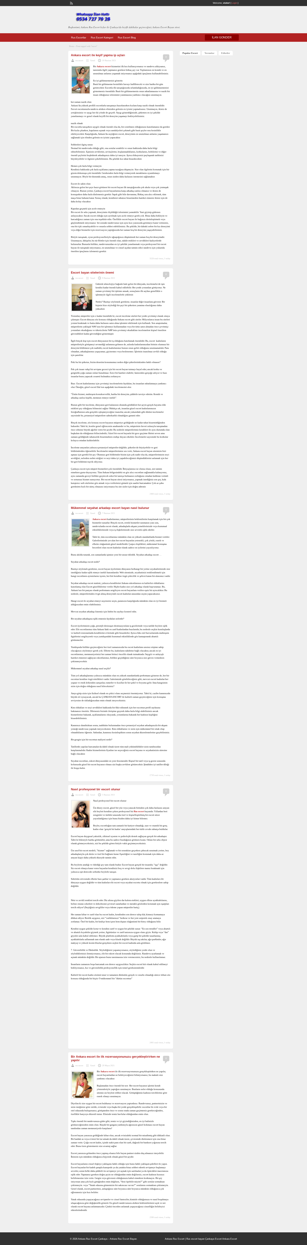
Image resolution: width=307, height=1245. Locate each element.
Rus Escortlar (78, 37)
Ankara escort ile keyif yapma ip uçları (98, 55)
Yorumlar (209, 53)
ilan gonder (222, 37)
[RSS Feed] (71, 2)
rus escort (79, 60)
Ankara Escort (229, 1239)
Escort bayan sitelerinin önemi (92, 272)
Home (71, 46)
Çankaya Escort (213, 1239)
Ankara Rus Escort (174, 1239)
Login (234, 3)
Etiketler (225, 53)
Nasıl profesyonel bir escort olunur (95, 789)
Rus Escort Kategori (102, 37)
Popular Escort (190, 53)
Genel (92, 60)
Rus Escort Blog (127, 37)
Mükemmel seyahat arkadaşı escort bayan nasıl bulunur (110, 508)
